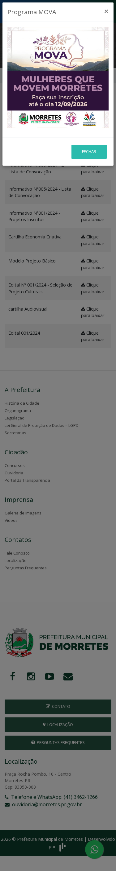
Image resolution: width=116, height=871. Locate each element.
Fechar (89, 151)
